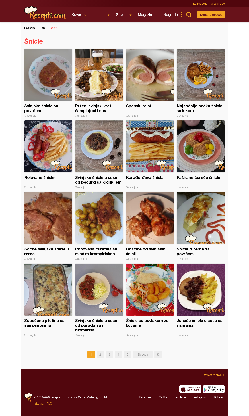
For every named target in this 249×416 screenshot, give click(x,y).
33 (158, 354)
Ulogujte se (218, 3)
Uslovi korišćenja (75, 397)
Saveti (121, 14)
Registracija (200, 3)
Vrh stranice (213, 375)
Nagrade (170, 14)
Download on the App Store (190, 389)
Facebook (145, 397)
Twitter (163, 397)
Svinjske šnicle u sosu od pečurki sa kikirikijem (99, 154)
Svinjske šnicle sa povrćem (48, 83)
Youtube (181, 397)
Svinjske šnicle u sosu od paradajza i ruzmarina (99, 300)
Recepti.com (45, 13)
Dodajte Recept (211, 14)
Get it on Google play (214, 389)
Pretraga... (188, 14)
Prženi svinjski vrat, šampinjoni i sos (99, 83)
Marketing (92, 397)
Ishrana (99, 14)
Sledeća (142, 354)
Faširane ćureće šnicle (201, 154)
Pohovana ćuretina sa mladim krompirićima (99, 226)
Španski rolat (150, 83)
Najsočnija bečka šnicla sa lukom (201, 83)
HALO (48, 403)
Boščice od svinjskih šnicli (150, 226)
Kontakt (104, 397)
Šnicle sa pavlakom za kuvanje (150, 300)
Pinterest (219, 397)
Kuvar (76, 14)
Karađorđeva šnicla (150, 154)
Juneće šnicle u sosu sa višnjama (201, 300)
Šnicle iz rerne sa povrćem (201, 226)
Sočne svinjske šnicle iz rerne (48, 226)
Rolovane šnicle (48, 154)
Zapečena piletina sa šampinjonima (48, 300)
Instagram (200, 397)
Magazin (145, 14)
